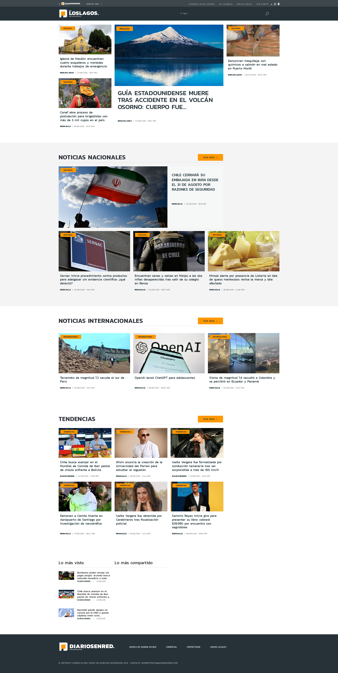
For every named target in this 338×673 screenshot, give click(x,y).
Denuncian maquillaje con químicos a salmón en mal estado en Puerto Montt (252, 65)
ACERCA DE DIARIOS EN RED (142, 647)
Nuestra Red (92, 4)
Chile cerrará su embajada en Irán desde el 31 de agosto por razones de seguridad (195, 182)
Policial (68, 28)
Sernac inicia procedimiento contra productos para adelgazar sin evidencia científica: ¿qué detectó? (93, 279)
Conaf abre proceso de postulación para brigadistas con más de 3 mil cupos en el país (83, 116)
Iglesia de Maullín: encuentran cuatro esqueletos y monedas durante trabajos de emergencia (83, 62)
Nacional (68, 82)
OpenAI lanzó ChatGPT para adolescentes (165, 377)
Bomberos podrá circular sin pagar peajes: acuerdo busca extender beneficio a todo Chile (93, 577)
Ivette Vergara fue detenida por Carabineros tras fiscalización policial (139, 519)
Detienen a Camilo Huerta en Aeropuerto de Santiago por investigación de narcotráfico (81, 519)
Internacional (71, 336)
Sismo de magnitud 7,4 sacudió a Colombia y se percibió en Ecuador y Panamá (242, 379)
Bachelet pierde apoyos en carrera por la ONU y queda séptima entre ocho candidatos (93, 614)
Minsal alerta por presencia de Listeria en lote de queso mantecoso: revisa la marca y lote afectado (243, 279)
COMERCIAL (171, 647)
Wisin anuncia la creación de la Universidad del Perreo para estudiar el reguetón (139, 466)
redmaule (65, 126)
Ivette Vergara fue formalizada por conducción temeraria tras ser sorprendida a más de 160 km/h (197, 466)
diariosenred (67, 476)
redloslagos (67, 72)
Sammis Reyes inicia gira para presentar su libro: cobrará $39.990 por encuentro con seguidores (194, 521)
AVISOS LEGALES (218, 647)
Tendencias (69, 431)
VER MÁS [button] (209, 157)
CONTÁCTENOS (193, 647)
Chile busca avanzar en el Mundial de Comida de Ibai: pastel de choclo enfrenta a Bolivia (85, 466)
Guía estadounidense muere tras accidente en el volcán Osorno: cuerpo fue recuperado (165, 100)
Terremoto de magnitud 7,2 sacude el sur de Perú (92, 379)
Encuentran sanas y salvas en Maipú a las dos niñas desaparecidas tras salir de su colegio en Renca (168, 279)
